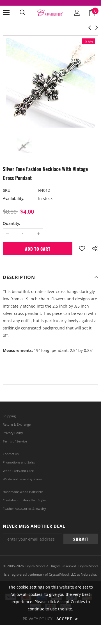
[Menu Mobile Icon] (6, 12)
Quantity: (11, 223)
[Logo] (49, 13)
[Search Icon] (22, 12)
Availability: (13, 198)
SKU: (7, 190)
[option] (50, 83)
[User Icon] (77, 13)
